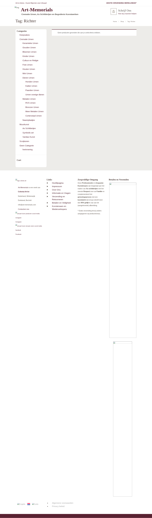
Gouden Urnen (29, 47)
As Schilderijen (29, 128)
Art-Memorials (23, 187)
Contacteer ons (23, 209)
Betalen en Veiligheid (61, 203)
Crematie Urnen (27, 39)
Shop (122, 21)
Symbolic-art (28, 133)
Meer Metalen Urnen (34, 111)
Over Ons (56, 190)
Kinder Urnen (28, 56)
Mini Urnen (27, 73)
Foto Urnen (28, 65)
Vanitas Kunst (29, 137)
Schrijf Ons (124, 10)
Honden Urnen (32, 82)
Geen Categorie (27, 146)
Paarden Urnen (32, 90)
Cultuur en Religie (30, 60)
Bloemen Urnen (30, 52)
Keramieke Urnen (30, 43)
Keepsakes (25, 35)
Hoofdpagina (57, 183)
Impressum (57, 186)
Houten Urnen (29, 69)
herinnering (28, 149)
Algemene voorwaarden (62, 503)
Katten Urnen (31, 86)
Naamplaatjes (29, 120)
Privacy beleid (58, 506)
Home (115, 21)
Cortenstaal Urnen (33, 116)
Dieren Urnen (28, 78)
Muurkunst (24, 124)
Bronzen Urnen (32, 107)
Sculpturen (24, 141)
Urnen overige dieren (34, 95)
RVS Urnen (30, 103)
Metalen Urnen (29, 99)
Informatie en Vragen (61, 193)
